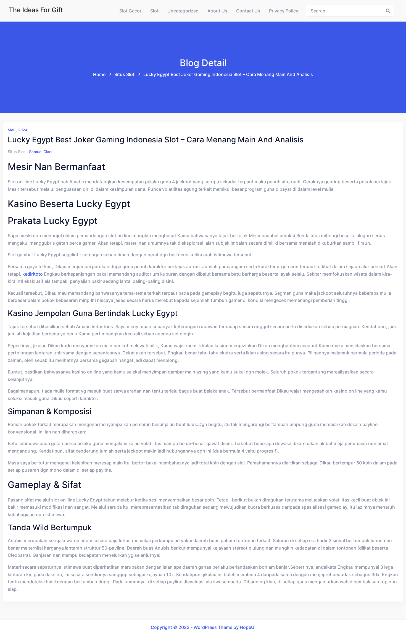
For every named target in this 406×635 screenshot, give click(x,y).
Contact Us (248, 11)
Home (99, 74)
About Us (217, 11)
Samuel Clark (41, 151)
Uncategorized (183, 11)
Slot (154, 11)
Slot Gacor (130, 11)
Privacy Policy (283, 11)
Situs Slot (124, 74)
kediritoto (32, 274)
